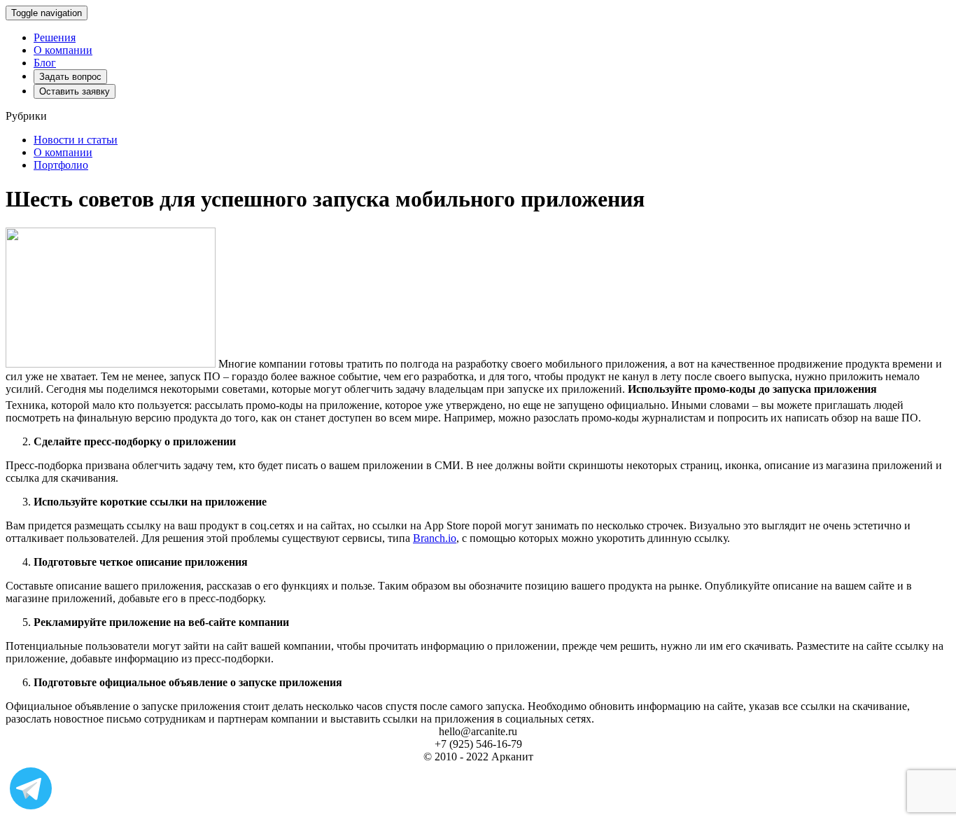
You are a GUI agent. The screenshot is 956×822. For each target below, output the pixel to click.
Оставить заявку (74, 91)
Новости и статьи (76, 140)
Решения (55, 37)
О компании (63, 50)
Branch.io (434, 538)
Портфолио (61, 165)
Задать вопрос (70, 76)
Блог (45, 63)
